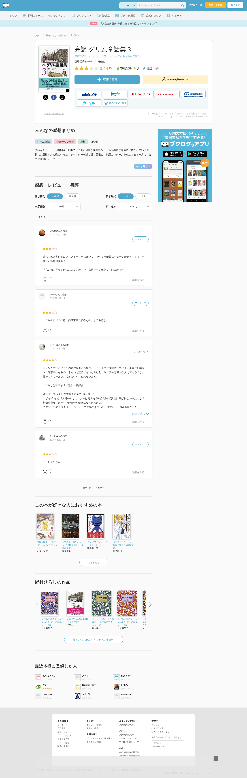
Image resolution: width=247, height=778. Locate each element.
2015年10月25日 (58, 234)
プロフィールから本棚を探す (99, 738)
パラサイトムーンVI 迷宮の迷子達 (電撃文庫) (123, 545)
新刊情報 (61, 728)
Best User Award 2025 (129, 752)
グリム (91, 56)
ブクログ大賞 (63, 739)
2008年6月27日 (57, 440)
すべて (42, 216)
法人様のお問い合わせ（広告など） (167, 737)
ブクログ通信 (63, 743)
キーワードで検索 (94, 725)
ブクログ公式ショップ (129, 742)
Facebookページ (159, 747)
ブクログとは (195, 5)
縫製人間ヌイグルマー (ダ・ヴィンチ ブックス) (47, 545)
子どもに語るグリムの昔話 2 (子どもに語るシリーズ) (128, 622)
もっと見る (142, 166)
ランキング (62, 725)
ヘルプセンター (158, 728)
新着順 (72, 196)
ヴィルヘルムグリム (128, 56)
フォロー (141, 239)
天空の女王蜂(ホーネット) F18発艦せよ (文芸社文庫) (73, 545)
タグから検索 (92, 728)
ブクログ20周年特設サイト (131, 755)
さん (55, 231)
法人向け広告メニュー (161, 732)
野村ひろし (80, 56)
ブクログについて (127, 725)
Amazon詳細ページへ (178, 79)
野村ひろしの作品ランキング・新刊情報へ (93, 639)
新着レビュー (63, 732)
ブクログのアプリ (127, 735)
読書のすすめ (63, 746)
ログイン (235, 5)
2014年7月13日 (57, 348)
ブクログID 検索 (93, 742)
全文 (143, 196)
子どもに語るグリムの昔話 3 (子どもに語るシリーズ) (103, 622)
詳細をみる (138, 280)
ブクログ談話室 (64, 735)
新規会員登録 (215, 5)
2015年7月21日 (57, 298)
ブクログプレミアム (128, 738)
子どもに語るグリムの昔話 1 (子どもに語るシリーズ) (52, 622)
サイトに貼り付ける (54, 113)
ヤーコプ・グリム (106, 56)
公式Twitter (156, 743)
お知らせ (155, 725)
